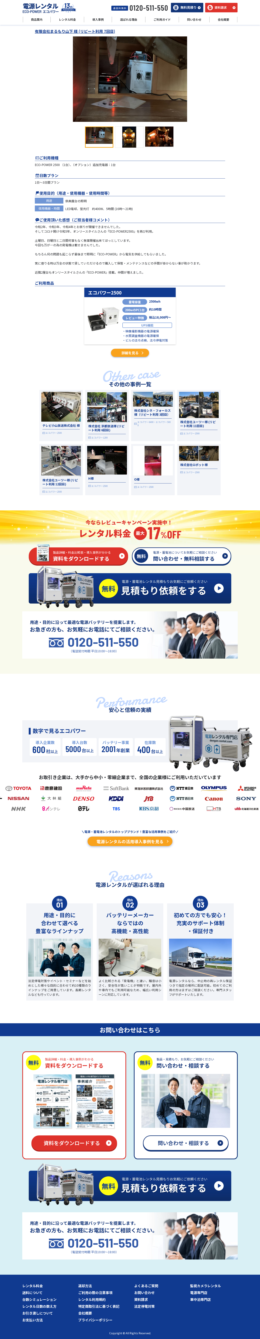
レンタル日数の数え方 (39, 1306)
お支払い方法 (32, 1319)
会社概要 (85, 1313)
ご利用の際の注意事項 (95, 1292)
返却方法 (85, 1285)
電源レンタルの (130, 841)
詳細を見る (130, 352)
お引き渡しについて (37, 1313)
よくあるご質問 (146, 1285)
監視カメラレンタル (205, 1285)
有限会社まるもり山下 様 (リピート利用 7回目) (75, 31)
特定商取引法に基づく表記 (98, 1306)
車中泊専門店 (200, 1299)
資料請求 (141, 1299)
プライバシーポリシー (95, 1319)
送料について (32, 1292)
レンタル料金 (32, 1285)
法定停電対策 (144, 1306)
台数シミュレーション (39, 1299)
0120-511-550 (103, 642)
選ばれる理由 (128, 19)
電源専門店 (198, 1292)
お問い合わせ (144, 1292)
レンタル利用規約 (92, 1299)
